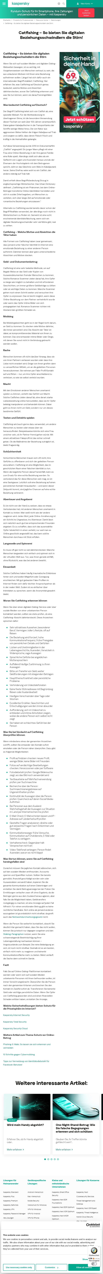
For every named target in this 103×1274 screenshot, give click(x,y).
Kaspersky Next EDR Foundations (59, 1201)
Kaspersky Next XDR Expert (86, 1208)
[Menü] (98, 1247)
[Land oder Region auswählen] (58, 3)
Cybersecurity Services (85, 1196)
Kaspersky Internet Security (16, 1015)
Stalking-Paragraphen (13, 934)
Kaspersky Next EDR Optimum (63, 1207)
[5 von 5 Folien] (58, 1159)
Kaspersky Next (82, 1192)
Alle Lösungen (8, 1218)
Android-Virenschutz (35, 1192)
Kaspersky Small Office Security (60, 1193)
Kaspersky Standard (10, 1192)
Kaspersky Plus (8, 1196)
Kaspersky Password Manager (14, 1214)
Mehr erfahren (14, 1149)
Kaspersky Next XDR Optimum (63, 1211)
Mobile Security (33, 1201)
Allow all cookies (84, 1267)
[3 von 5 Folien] (51, 1159)
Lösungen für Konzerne (87, 1180)
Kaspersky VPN (8, 1209)
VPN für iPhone (33, 1218)
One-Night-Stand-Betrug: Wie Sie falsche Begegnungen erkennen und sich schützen (75, 1128)
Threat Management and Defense (85, 1202)
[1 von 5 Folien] (45, 1159)
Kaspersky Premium (10, 1201)
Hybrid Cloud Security (84, 1217)
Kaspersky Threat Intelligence (87, 1213)
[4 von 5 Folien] (54, 1159)
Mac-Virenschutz (34, 1196)
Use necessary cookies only (19, 1267)
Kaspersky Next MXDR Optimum (60, 1217)
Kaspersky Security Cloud (15, 1028)
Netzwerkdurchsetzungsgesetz (27, 917)
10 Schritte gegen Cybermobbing (19, 1054)
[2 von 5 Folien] (48, 1159)
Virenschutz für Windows (37, 1205)
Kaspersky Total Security (15, 1022)
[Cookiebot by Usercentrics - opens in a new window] (88, 1225)
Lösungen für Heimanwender (10, 1182)
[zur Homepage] (20, 3)
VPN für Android (34, 1214)
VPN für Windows (34, 1209)
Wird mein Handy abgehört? (25, 1125)
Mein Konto (85, 4)
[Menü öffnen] (4, 3)
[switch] (94, 1263)
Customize (50, 1267)
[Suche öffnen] (63, 3)
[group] (27, 1124)
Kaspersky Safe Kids (10, 1205)
